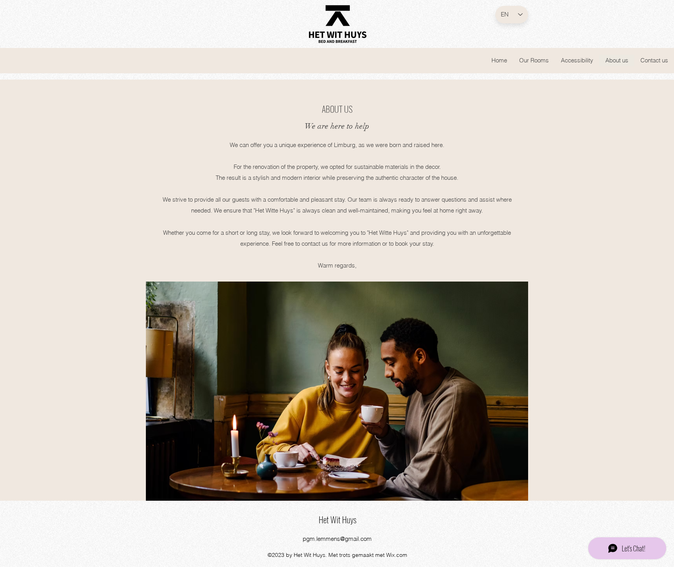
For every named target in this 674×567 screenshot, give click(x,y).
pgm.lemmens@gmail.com (337, 538)
